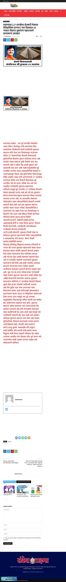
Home (5, 11)
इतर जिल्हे (19, 11)
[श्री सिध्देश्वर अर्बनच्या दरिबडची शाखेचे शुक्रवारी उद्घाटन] (36, 489)
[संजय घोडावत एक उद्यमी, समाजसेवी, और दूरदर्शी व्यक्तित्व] (23, 489)
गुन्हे (42, 11)
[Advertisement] (22, 80)
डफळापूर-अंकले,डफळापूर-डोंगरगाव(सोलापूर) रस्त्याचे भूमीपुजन (10, 462)
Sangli (9, 441)
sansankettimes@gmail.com (36, 572)
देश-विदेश (37, 11)
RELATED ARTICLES (10, 482)
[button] (61, 11)
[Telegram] (25, 437)
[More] (29, 437)
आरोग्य (51, 11)
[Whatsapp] (22, 437)
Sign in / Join (5, 1)
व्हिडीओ (26, 11)
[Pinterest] (12, 39)
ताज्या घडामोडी (12, 11)
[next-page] (7, 500)
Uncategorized (11, 19)
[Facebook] (4, 39)
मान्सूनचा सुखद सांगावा (7, 494)
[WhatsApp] (16, 39)
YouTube (6, 15)
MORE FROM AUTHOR (23, 482)
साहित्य (46, 11)
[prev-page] (4, 500)
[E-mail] (6, 410)
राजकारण (31, 11)
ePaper (56, 11)
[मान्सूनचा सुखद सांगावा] (9, 489)
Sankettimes (8, 36)
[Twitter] (8, 39)
